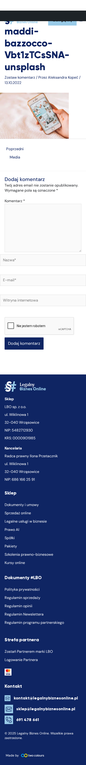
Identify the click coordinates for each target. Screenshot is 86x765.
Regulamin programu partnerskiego (34, 622)
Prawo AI (12, 529)
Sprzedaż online (18, 513)
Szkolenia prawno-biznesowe (29, 554)
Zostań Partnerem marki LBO (29, 651)
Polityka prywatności (22, 589)
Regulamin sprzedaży (22, 597)
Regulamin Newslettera (24, 614)
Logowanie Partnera (21, 659)
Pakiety (11, 546)
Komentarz (15, 200)
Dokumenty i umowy (22, 504)
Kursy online (15, 562)
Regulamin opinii (18, 606)
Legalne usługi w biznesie (26, 521)
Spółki (10, 537)
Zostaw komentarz (20, 77)
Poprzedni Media (15, 150)
